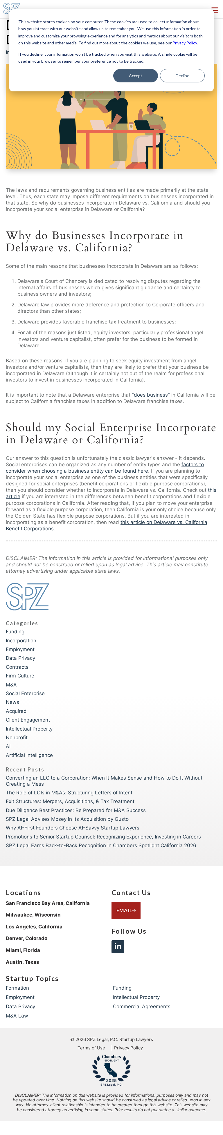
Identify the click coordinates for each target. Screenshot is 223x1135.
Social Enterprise (25, 693)
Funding (15, 632)
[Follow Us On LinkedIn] (118, 946)
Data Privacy (20, 658)
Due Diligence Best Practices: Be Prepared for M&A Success (76, 810)
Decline (182, 75)
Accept (135, 75)
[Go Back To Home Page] (27, 597)
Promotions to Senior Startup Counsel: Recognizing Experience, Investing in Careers (103, 837)
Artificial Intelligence (29, 755)
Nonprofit (17, 737)
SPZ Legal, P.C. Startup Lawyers (120, 1039)
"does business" (151, 395)
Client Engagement (28, 720)
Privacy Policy (184, 42)
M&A (11, 685)
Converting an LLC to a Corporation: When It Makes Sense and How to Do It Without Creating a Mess (104, 781)
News (12, 702)
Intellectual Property (29, 729)
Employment (20, 649)
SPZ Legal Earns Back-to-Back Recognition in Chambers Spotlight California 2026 (101, 845)
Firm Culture (20, 676)
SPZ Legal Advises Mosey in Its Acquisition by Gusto (67, 819)
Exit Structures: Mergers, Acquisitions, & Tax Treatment (70, 801)
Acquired (16, 711)
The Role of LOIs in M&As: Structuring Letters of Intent (69, 793)
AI (8, 746)
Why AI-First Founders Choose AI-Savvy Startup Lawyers (72, 828)
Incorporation (21, 641)
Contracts (17, 667)
